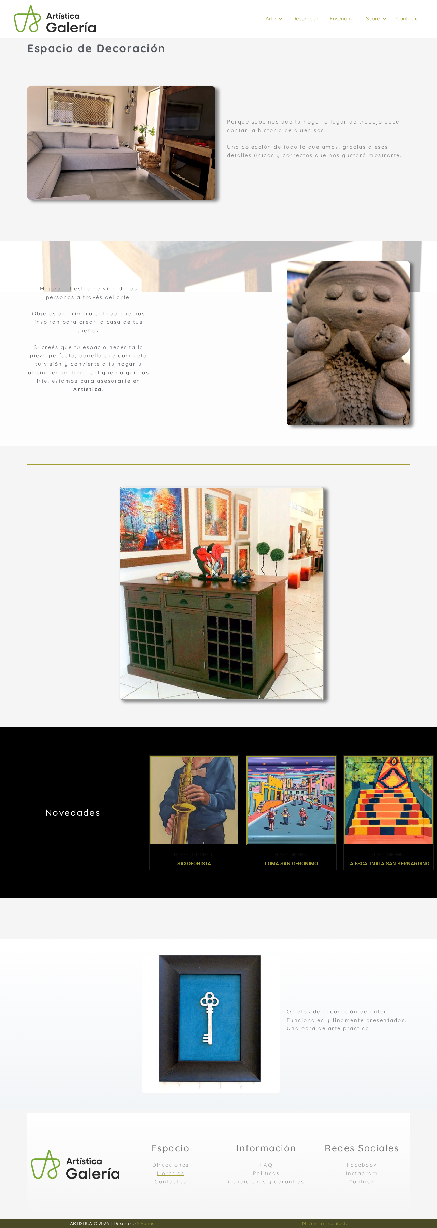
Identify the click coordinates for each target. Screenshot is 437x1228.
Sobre (373, 18)
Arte (271, 18)
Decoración (306, 18)
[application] (279, 19)
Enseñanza (343, 18)
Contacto (407, 18)
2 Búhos (145, 1223)
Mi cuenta (313, 1223)
